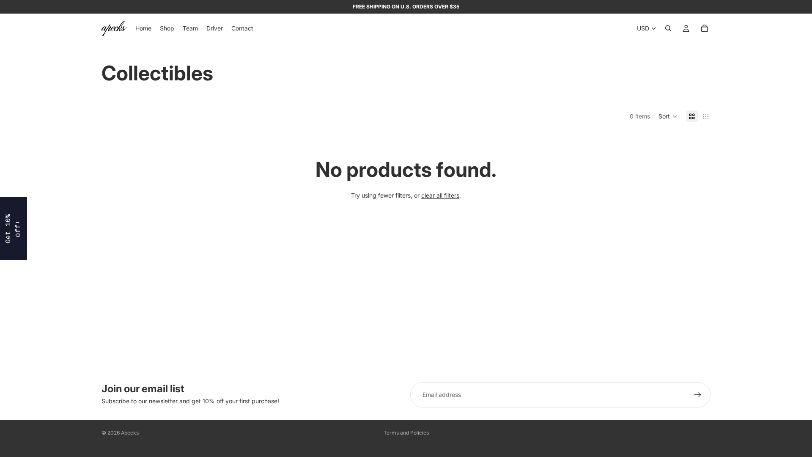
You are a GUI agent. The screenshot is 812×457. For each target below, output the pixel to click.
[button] (668, 116)
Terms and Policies (406, 432)
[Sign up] (698, 395)
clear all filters (440, 195)
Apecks (130, 432)
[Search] (668, 28)
